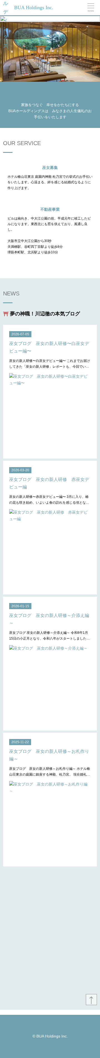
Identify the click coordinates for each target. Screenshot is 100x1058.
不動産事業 (50, 209)
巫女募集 (50, 167)
